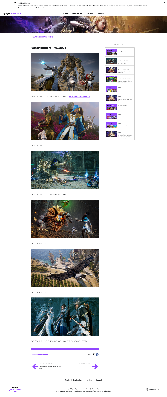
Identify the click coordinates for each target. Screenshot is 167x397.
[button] (65, 72)
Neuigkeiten (77, 13)
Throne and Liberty (39, 355)
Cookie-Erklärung (95, 389)
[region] (120, 92)
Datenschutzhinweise (81, 389)
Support (101, 13)
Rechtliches (70, 389)
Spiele (65, 13)
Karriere (90, 13)
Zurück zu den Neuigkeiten (43, 37)
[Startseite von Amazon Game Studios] (12, 14)
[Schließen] (164, 2)
